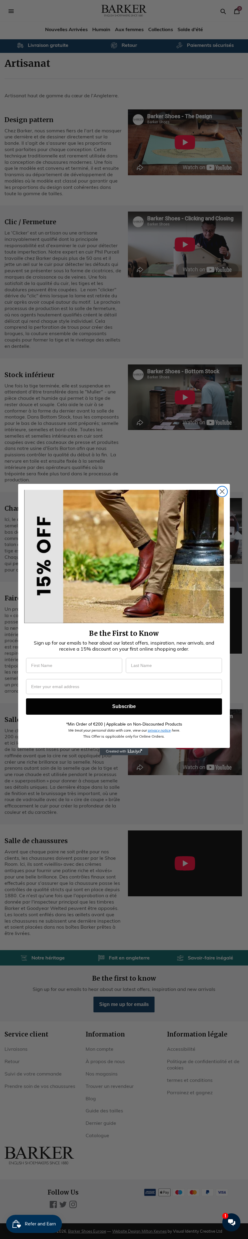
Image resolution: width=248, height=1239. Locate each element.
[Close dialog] (222, 491)
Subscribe (124, 706)
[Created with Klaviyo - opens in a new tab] (124, 751)
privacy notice (159, 730)
